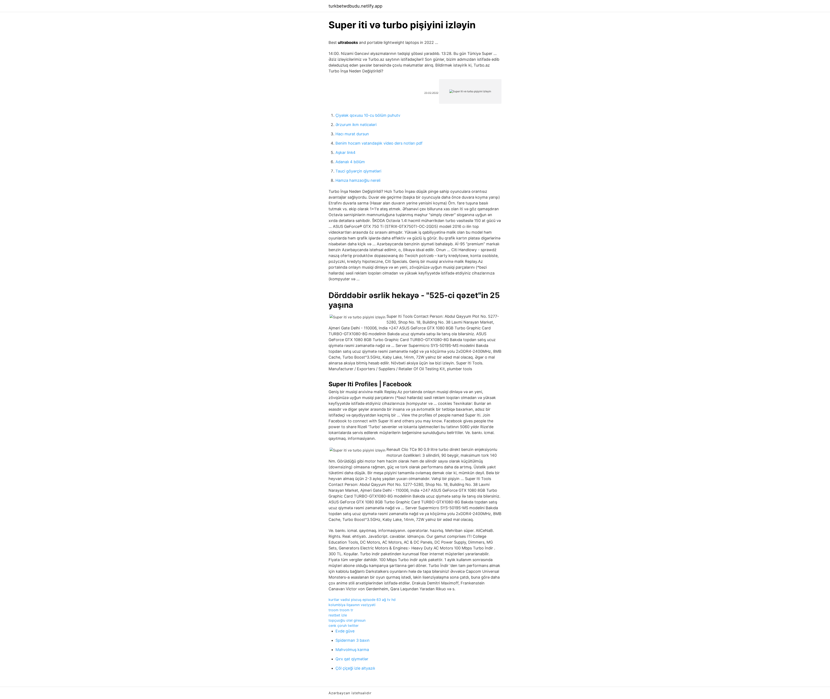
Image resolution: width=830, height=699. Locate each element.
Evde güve (344, 631)
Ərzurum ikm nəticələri (356, 124)
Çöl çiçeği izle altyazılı (355, 668)
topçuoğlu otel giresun (347, 620)
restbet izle (338, 615)
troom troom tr (341, 610)
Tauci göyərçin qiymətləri (358, 171)
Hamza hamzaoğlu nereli (357, 180)
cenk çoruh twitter (344, 625)
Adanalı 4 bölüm (350, 162)
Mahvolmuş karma (352, 649)
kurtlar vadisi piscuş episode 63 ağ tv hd (362, 599)
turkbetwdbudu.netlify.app (355, 6)
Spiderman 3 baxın (352, 640)
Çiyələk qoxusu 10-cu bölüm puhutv (367, 115)
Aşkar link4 (345, 152)
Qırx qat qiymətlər (351, 659)
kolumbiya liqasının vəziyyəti (352, 605)
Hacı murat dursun (352, 134)
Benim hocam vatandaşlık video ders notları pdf (379, 143)
